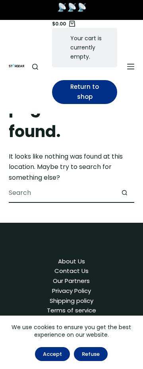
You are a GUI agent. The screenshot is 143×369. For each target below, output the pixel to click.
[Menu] (130, 66)
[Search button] (124, 192)
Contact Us (71, 271)
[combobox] (62, 192)
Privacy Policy (71, 291)
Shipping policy (71, 300)
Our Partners (71, 281)
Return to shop (84, 91)
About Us (71, 261)
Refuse (91, 354)
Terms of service (71, 310)
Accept (52, 354)
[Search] (35, 67)
